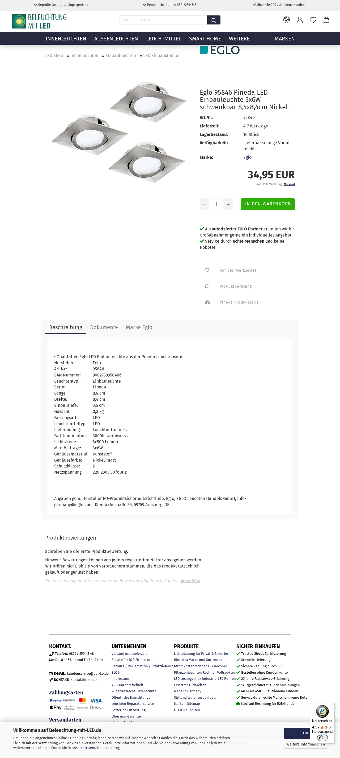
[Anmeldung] (300, 20)
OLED (178, 710)
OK (305, 733)
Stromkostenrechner (190, 666)
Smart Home (205, 38)
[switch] (322, 738)
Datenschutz (146, 691)
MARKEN (285, 38)
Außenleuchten (116, 38)
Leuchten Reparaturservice (133, 704)
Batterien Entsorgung (129, 710)
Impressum (120, 679)
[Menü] (331, 705)
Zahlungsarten (66, 693)
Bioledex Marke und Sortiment (198, 660)
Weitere (239, 38)
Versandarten (65, 720)
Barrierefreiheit (131, 685)
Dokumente (104, 327)
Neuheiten (191, 710)
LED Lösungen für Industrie (195, 679)
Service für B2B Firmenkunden (135, 660)
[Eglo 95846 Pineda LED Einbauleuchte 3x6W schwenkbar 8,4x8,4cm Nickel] (118, 135)
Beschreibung (65, 327)
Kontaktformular (83, 680)
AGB (115, 685)
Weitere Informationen (305, 744)
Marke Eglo (139, 327)
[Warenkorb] (326, 20)
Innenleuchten (66, 38)
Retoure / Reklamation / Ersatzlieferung (143, 666)
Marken (180, 704)
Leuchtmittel (163, 38)
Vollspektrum (227, 672)
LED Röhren (227, 679)
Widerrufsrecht (123, 691)
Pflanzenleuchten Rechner (195, 672)
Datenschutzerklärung (102, 748)
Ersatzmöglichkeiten (190, 685)
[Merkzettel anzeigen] (313, 20)
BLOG (116, 672)
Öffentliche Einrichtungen (132, 697)
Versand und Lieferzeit (129, 654)
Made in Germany (187, 691)
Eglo (247, 157)
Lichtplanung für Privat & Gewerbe (201, 654)
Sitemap (193, 704)
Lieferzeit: (209, 126)
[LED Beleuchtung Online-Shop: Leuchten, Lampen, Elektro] (40, 21)
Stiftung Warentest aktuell (195, 697)
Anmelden (190, 580)
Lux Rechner (217, 666)
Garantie (134, 716)
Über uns (119, 716)
